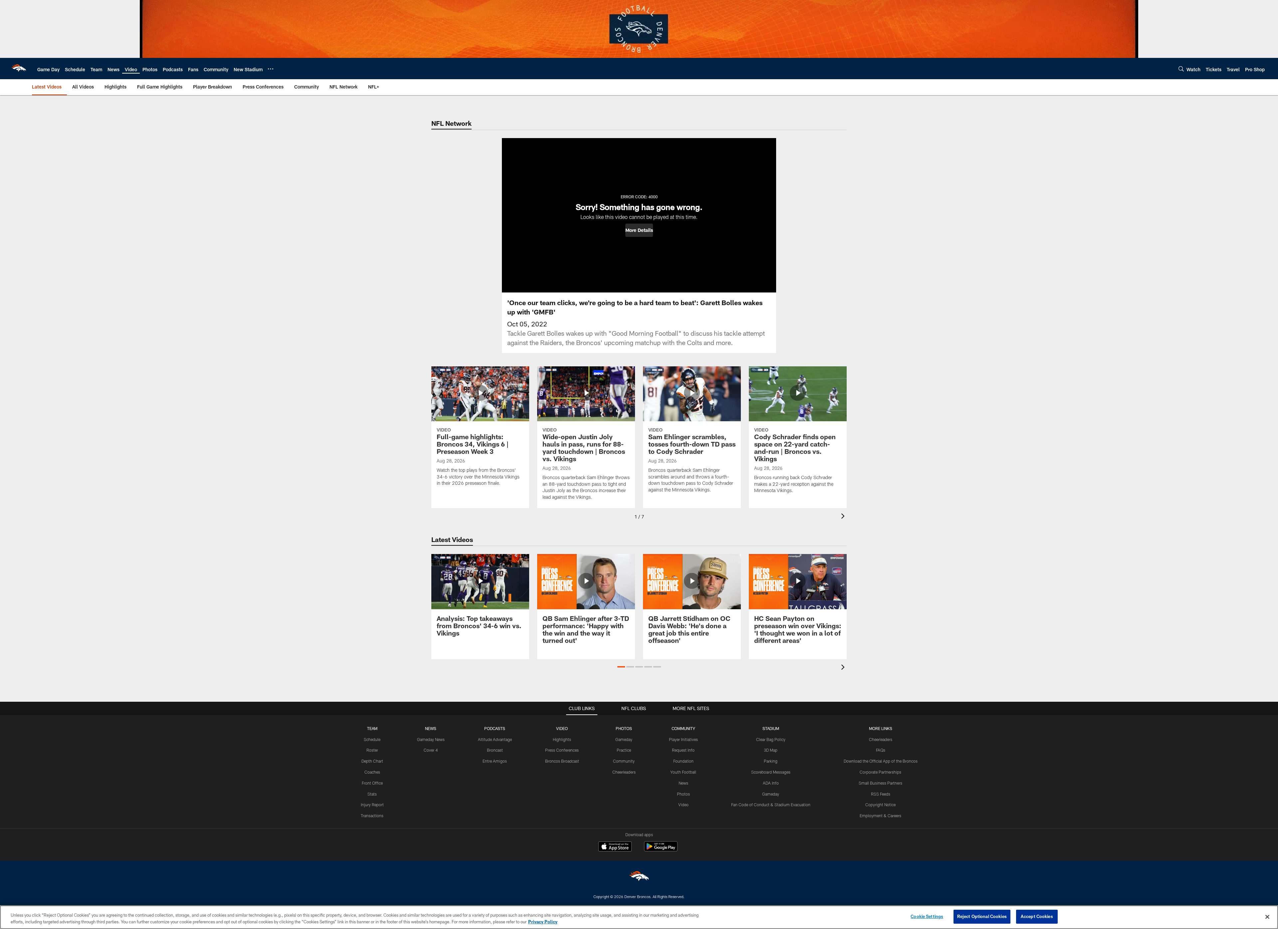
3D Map (770, 750)
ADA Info (771, 783)
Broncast (495, 750)
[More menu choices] (270, 69)
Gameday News (431, 739)
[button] (639, 230)
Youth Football (683, 772)
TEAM (372, 728)
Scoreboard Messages (770, 772)
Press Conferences (562, 750)
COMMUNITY (683, 728)
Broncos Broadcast (562, 761)
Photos (683, 794)
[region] (639, 917)
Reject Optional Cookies (982, 916)
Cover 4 (431, 750)
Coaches (372, 772)
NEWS (430, 728)
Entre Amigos (495, 761)
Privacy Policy (542, 921)
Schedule (372, 739)
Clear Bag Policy (770, 739)
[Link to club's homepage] (19, 69)
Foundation (683, 761)
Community (624, 761)
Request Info (683, 750)
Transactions (372, 815)
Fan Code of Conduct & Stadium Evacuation (770, 804)
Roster (372, 750)
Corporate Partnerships (880, 772)
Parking (770, 761)
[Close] (1267, 916)
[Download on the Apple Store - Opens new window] (615, 847)
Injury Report (372, 804)
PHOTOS (624, 728)
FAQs (880, 750)
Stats (372, 794)
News (683, 783)
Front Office (372, 783)
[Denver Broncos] (639, 877)
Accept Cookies (1037, 916)
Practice (624, 750)
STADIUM (770, 728)
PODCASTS (494, 728)
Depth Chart (372, 761)
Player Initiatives (683, 739)
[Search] (1181, 68)
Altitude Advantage (495, 739)
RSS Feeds (880, 794)
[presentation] (844, 516)
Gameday (623, 739)
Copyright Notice (880, 804)
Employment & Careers (880, 815)
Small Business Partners (880, 783)
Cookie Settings (927, 916)
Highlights (562, 739)
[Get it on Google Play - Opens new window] (661, 849)
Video (683, 804)
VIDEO (562, 728)
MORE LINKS (880, 728)
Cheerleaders (624, 772)
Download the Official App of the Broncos (881, 761)
